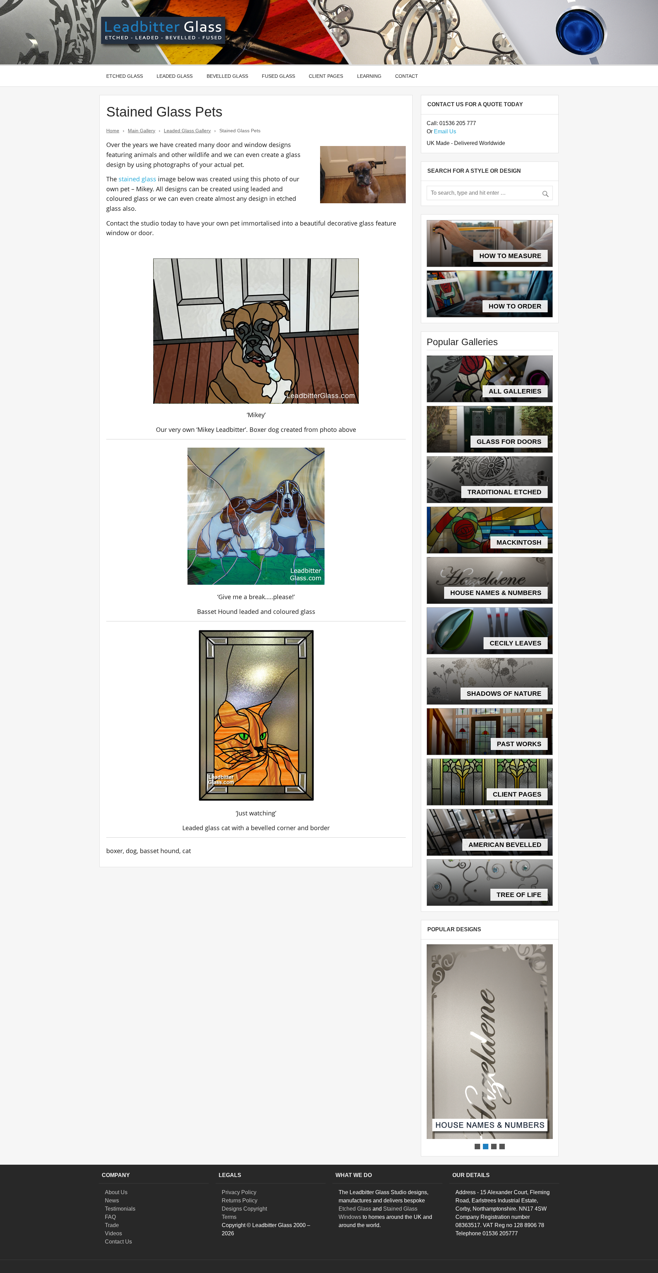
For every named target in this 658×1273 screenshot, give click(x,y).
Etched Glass (124, 76)
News (112, 1200)
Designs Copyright (244, 1209)
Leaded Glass (175, 76)
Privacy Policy (239, 1192)
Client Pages (326, 76)
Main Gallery (141, 130)
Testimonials (120, 1209)
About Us (116, 1192)
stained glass (138, 179)
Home (112, 130)
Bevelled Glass (227, 76)
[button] (490, 1041)
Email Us (445, 131)
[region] (490, 1047)
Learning (369, 76)
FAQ (110, 1217)
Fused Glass (278, 76)
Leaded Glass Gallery (187, 130)
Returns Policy (239, 1200)
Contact (406, 76)
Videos (113, 1233)
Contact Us (118, 1242)
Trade (112, 1225)
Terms (229, 1217)
